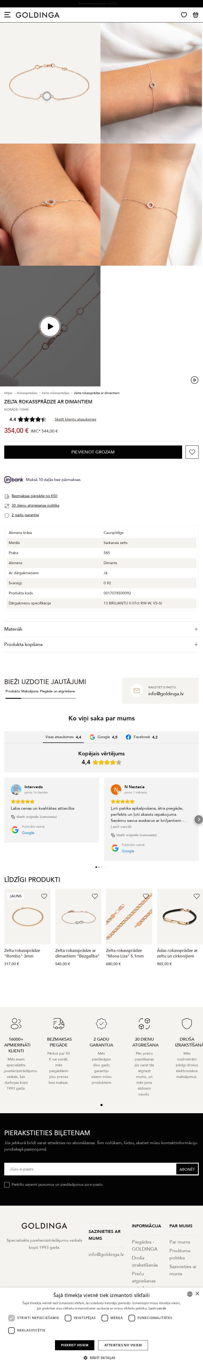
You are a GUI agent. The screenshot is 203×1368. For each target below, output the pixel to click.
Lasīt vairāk (157, 1308)
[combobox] (189, 1294)
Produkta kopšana (23, 644)
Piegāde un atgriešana (57, 691)
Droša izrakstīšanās (145, 1261)
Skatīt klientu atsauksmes (75, 419)
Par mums (179, 1242)
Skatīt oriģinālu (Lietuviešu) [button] (36, 817)
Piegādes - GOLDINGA (145, 1246)
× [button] (197, 1294)
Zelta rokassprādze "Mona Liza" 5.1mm (125, 953)
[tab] (101, 629)
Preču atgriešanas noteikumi (144, 1281)
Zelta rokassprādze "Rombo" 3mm (22, 953)
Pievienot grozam (93, 452)
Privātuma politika (179, 1254)
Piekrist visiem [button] (74, 1345)
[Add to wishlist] (192, 452)
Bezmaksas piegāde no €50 (97, 3)
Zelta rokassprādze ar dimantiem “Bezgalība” (77, 953)
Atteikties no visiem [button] (123, 1345)
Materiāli (13, 629)
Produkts (13, 691)
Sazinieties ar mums (183, 1270)
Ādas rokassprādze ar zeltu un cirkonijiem (177, 953)
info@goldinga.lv (106, 1254)
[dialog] (101, 1327)
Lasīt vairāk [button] (121, 827)
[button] (4, 819)
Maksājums (30, 691)
